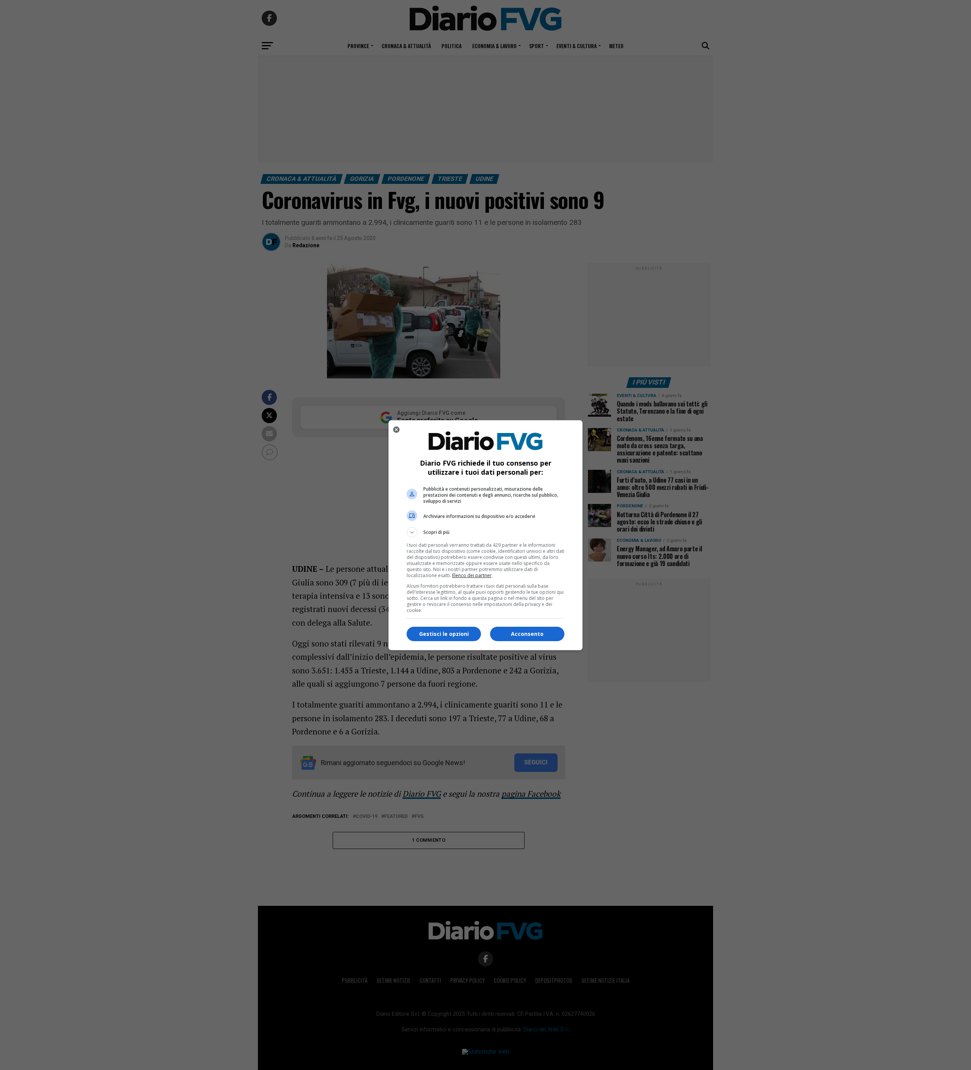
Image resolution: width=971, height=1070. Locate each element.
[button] (485, 532)
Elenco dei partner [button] (472, 575)
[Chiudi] (396, 429)
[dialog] (485, 535)
